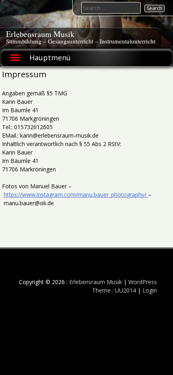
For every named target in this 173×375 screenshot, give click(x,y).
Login (149, 290)
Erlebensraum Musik (40, 34)
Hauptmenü (50, 57)
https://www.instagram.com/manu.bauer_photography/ (76, 194)
